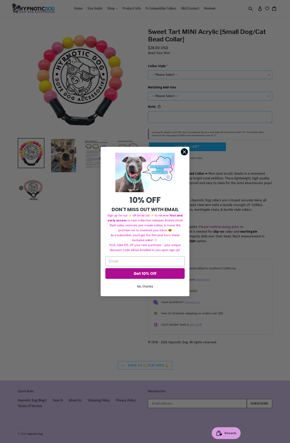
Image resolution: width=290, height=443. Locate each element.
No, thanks (145, 286)
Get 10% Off (145, 273)
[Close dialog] (184, 151)
